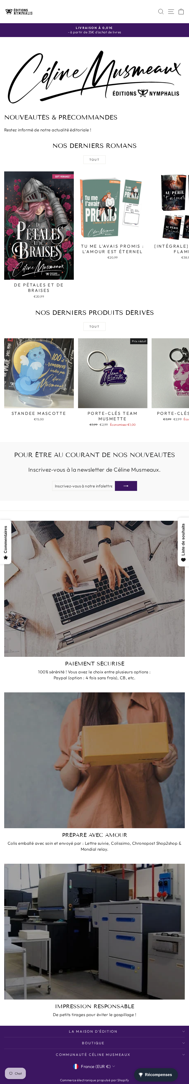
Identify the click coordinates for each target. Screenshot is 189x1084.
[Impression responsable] (94, 932)
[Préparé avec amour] (94, 760)
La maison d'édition (93, 1031)
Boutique (93, 1043)
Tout (94, 159)
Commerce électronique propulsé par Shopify (94, 1080)
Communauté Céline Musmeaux (93, 1054)
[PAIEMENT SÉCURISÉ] (94, 589)
